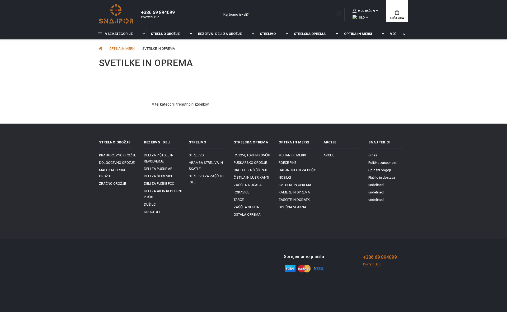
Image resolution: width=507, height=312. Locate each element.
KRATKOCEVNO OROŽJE (117, 155)
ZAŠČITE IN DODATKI (295, 200)
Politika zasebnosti (382, 163)
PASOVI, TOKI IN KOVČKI (252, 155)
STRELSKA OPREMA (310, 34)
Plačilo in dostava (381, 177)
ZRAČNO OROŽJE (112, 184)
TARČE (239, 200)
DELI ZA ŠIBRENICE (158, 176)
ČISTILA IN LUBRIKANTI (251, 177)
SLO (362, 17)
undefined (376, 185)
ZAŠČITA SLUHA (246, 207)
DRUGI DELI (153, 212)
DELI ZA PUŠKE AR (158, 169)
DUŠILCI (150, 204)
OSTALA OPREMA (247, 214)
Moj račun (366, 11)
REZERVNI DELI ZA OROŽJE (220, 34)
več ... (395, 34)
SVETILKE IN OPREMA (295, 185)
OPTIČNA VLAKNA (292, 207)
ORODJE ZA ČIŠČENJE (251, 170)
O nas (372, 155)
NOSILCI (285, 177)
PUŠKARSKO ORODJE (250, 163)
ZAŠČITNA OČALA (248, 185)
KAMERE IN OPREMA (294, 192)
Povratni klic (150, 17)
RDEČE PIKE (287, 163)
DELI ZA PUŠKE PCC (159, 184)
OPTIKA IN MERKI (358, 34)
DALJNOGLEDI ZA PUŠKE (298, 170)
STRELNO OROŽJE (165, 34)
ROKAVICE (241, 192)
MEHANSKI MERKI (292, 155)
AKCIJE (329, 155)
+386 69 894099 (158, 12)
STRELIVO (268, 34)
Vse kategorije (118, 34)
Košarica (397, 18)
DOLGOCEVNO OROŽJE (117, 163)
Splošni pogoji (379, 170)
